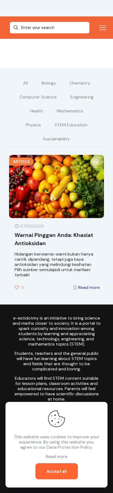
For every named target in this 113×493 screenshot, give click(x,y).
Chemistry (80, 83)
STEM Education (71, 125)
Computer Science (38, 97)
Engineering (82, 97)
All (25, 83)
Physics (33, 125)
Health (36, 111)
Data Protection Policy (69, 447)
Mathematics (70, 111)
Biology (48, 83)
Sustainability (56, 139)
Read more (89, 287)
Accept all (57, 471)
